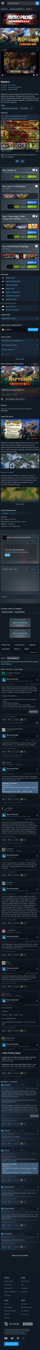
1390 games (9, 851)
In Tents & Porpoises (13, 673)
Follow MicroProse (15, 550)
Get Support (25, 1311)
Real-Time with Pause (9, 108)
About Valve (25, 1281)
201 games (9, 932)
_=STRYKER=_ (11, 930)
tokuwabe (9, 882)
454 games (9, 996)
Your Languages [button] (12, 658)
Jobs (22, 1285)
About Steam (8, 1281)
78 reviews (9, 884)
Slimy (8, 962)
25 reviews (18, 996)
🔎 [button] (37, 421)
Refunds (7, 1318)
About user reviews (7, 612)
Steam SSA (7, 1285)
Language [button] (32, 645)
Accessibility (8, 1307)
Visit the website (7, 350)
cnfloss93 (9, 808)
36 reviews (19, 851)
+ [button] (31, 108)
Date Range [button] (5, 649)
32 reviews (9, 964)
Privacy (6, 1304)
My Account (25, 1314)
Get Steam (24, 1304)
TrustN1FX (9, 849)
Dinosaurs (24, 108)
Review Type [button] (6, 645)
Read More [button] (33, 712)
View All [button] (35, 364)
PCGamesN (4, 410)
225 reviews (9, 1040)
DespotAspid (10, 1038)
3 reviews (9, 810)
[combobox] (21, 3)
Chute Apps (12, 85)
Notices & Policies (10, 1311)
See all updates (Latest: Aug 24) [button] (15, 399)
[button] (4, 9)
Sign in (3, 155)
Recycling (24, 1291)
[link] (20, 176)
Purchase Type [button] (19, 645)
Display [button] (26, 649)
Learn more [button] (33, 329)
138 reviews (19, 764)
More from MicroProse (18, 537)
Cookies (6, 1314)
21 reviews (9, 675)
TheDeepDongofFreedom (14, 729)
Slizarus (9, 762)
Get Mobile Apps (11, 1344)
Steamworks (8, 1288)
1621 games (9, 764)
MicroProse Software (14, 87)
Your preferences (20, 612)
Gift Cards (7, 1295)
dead (8, 994)
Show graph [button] (32, 652)
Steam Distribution (10, 1291)
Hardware (24, 1288)
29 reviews (9, 731)
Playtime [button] (17, 649)
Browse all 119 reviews (20, 1255)
